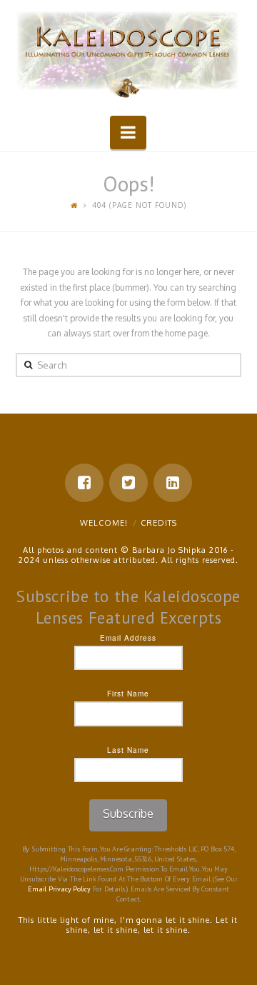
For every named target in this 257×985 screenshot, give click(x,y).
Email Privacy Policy (59, 889)
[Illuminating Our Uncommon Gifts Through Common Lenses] (129, 55)
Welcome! (104, 523)
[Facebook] (84, 483)
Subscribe (128, 813)
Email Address (128, 638)
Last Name (128, 750)
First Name (128, 694)
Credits (159, 523)
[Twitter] (128, 483)
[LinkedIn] (172, 483)
